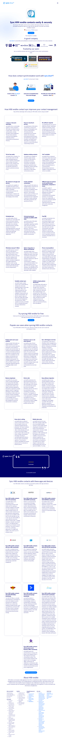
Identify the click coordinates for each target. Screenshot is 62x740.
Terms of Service (49, 696)
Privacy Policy (49, 697)
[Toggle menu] (57, 3)
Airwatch (30, 697)
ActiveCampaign (31, 696)
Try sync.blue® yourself (31, 472)
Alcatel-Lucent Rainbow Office (31, 699)
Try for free (31, 33)
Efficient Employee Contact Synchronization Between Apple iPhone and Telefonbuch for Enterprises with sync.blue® (42, 714)
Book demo (31, 100)
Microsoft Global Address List (31, 694)
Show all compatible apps (31, 672)
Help (47, 698)
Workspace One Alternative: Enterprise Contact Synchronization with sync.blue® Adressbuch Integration (42, 722)
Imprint (48, 695)
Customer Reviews (50, 693)
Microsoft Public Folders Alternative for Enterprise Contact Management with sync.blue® (42, 729)
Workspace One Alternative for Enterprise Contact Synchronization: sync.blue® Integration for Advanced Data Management (42, 705)
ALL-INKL (30, 700)
